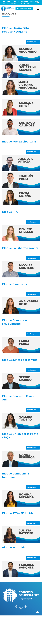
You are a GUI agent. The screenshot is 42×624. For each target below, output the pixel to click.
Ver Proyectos (32, 42)
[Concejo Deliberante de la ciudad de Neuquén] (7, 9)
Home (4, 19)
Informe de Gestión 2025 (24, 8)
